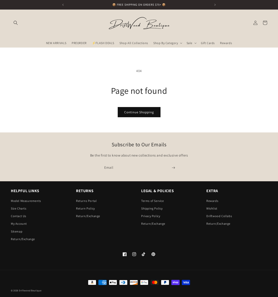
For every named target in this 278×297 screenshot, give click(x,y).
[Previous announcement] (63, 5)
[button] (15, 23)
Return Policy (85, 208)
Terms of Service (152, 201)
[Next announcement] (215, 5)
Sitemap (16, 231)
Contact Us (18, 216)
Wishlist (211, 208)
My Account (19, 224)
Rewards (212, 201)
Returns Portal (86, 201)
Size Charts (18, 208)
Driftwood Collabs (219, 216)
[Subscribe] (173, 168)
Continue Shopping (139, 112)
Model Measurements (26, 201)
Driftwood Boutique (30, 290)
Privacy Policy (150, 216)
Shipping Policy (152, 208)
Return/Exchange (23, 239)
